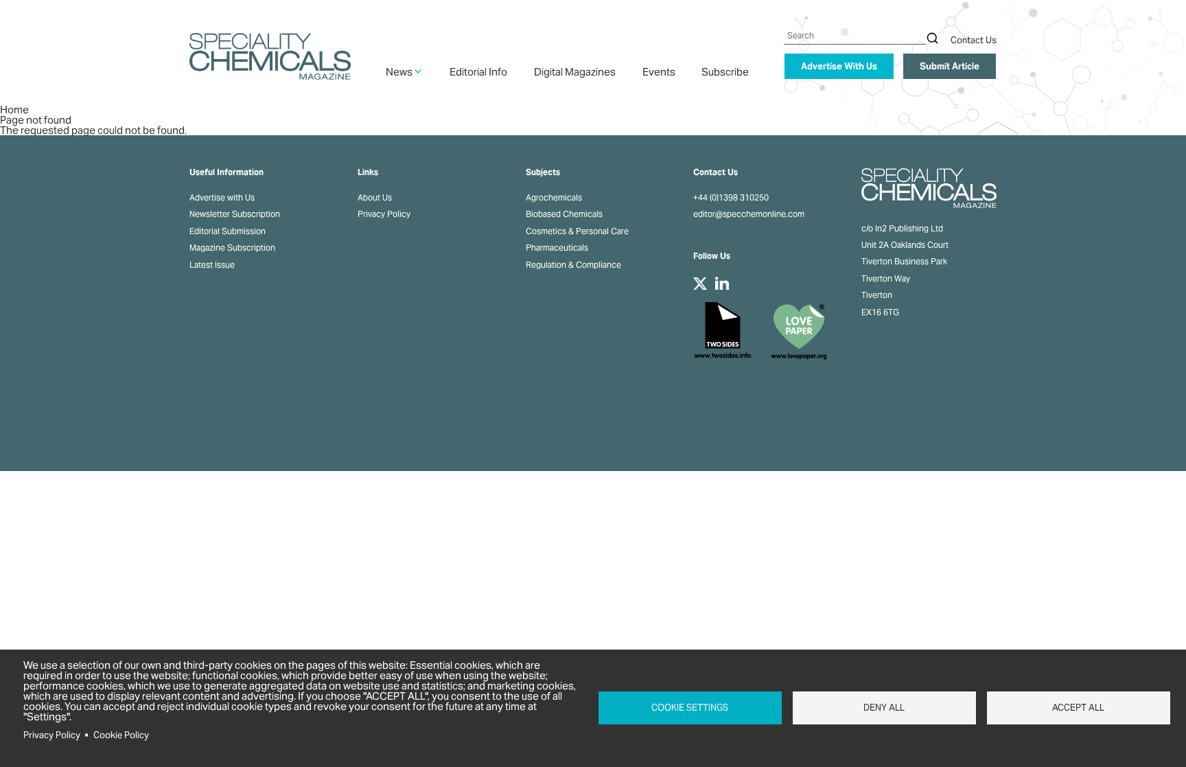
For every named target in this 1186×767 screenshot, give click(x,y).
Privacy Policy (384, 214)
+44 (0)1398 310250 (731, 198)
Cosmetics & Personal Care (577, 231)
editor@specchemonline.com (748, 214)
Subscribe (725, 71)
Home (14, 109)
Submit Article (949, 66)
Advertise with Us (222, 198)
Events (658, 71)
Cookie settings (689, 707)
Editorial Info (478, 71)
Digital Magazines (575, 71)
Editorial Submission (227, 231)
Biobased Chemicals (564, 214)
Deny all (884, 707)
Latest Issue (212, 265)
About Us (375, 198)
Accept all (1078, 707)
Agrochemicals (554, 198)
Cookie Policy (121, 735)
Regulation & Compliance (573, 265)
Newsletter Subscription (234, 214)
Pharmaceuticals (557, 248)
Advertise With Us (839, 66)
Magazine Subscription (232, 248)
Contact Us (974, 40)
